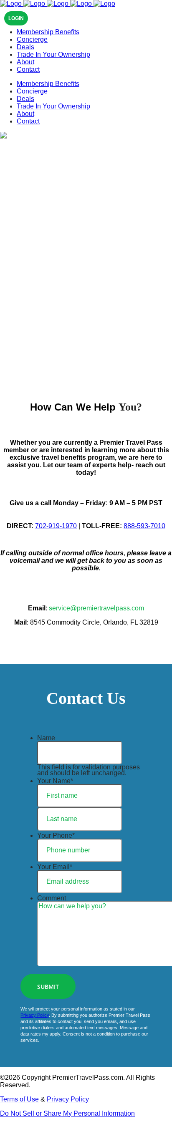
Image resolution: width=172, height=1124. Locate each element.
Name (46, 737)
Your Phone (56, 835)
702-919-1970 (56, 525)
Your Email (54, 866)
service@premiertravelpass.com (96, 608)
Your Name (55, 780)
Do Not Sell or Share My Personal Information (67, 1113)
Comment (51, 898)
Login (16, 18)
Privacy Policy (34, 1015)
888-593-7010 (144, 525)
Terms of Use (19, 1099)
